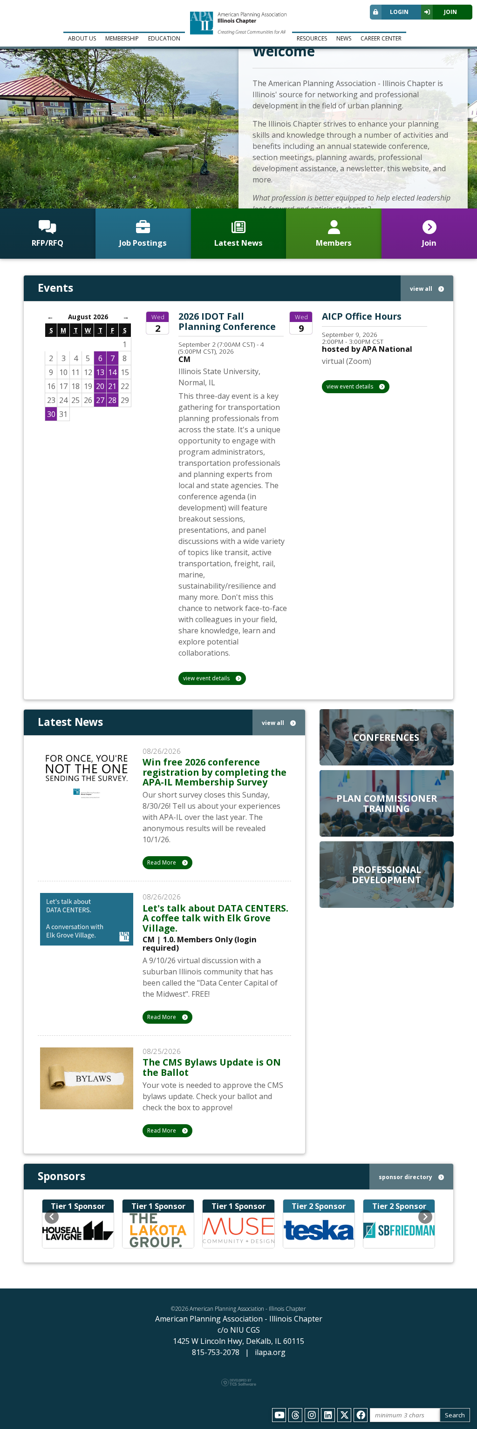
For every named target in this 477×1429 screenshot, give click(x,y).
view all (422, 289)
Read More (162, 862)
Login (399, 12)
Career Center (381, 38)
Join (450, 12)
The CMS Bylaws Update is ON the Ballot (212, 1067)
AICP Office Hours (362, 316)
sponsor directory (406, 1177)
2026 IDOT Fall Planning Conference (227, 321)
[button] (52, 1217)
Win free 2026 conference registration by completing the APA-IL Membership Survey (214, 772)
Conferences (386, 737)
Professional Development (386, 874)
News (343, 38)
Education (164, 38)
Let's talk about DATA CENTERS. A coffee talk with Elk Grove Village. (215, 918)
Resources (312, 38)
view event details (207, 678)
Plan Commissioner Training (386, 803)
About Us (82, 38)
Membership (122, 38)
